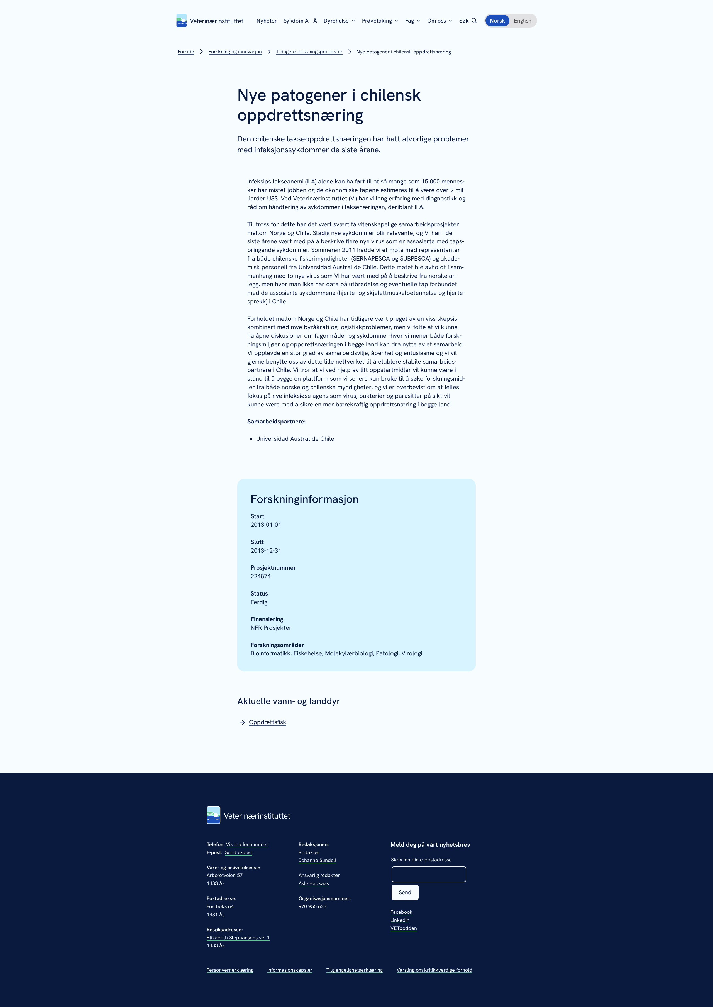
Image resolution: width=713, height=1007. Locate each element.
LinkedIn (399, 920)
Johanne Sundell (317, 860)
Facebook (401, 912)
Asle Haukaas (314, 883)
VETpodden (403, 928)
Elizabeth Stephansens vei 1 (238, 937)
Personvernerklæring (230, 970)
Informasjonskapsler (289, 970)
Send (405, 892)
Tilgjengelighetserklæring (354, 970)
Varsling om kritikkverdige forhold (434, 970)
